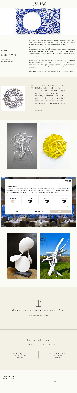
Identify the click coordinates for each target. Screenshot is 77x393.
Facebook (56, 382)
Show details (64, 207)
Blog (64, 4)
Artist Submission (20, 383)
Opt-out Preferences (8, 386)
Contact (71, 4)
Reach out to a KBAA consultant (38, 315)
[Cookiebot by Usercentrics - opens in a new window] (64, 181)
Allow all (60, 211)
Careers (9, 383)
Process (5, 4)
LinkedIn (65, 379)
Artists (21, 4)
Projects (13, 4)
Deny (16, 211)
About (57, 4)
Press (3, 383)
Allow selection (39, 211)
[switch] (30, 201)
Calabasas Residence (7, 61)
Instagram (56, 379)
